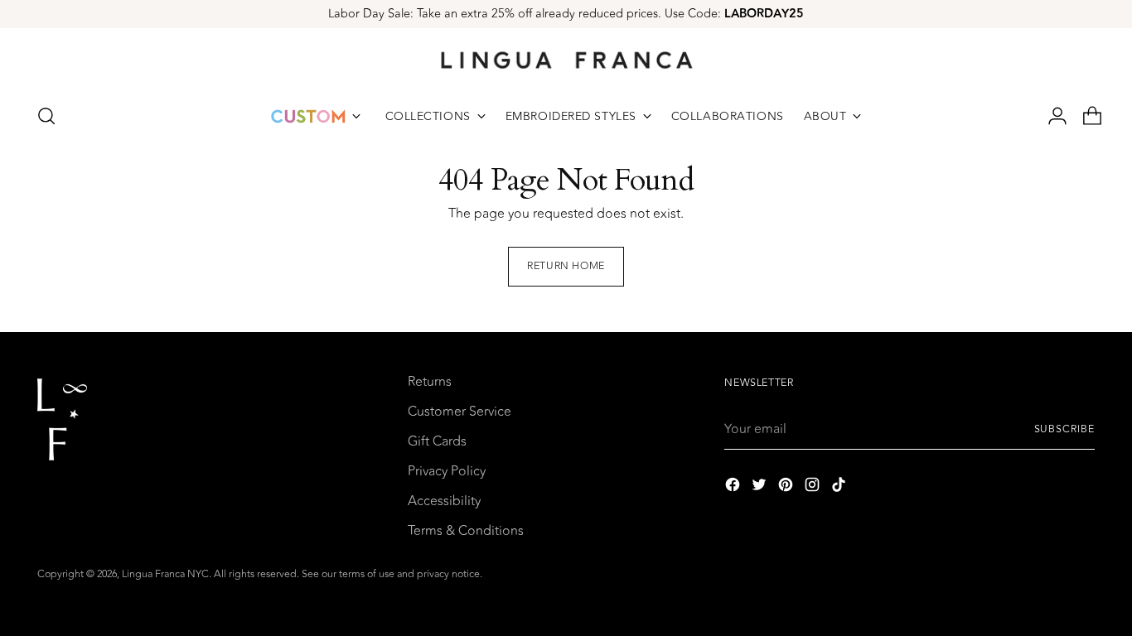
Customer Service (459, 412)
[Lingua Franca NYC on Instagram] (814, 487)
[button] (46, 115)
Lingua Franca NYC (165, 574)
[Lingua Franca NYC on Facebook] (734, 487)
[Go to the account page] (1050, 115)
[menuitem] (315, 116)
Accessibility (444, 501)
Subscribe (1064, 429)
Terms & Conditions (466, 531)
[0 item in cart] (1085, 115)
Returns (430, 382)
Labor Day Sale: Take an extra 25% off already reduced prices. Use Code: (566, 13)
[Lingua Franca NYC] (566, 59)
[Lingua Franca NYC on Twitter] (761, 487)
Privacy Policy (447, 471)
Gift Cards (437, 441)
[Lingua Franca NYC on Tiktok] (840, 487)
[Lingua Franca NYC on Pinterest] (787, 487)
